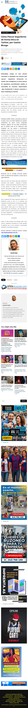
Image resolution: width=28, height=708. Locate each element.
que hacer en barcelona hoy (14, 698)
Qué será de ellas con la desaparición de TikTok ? (21, 359)
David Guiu (6, 58)
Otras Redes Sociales (19, 344)
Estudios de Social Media (6, 348)
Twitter (13, 32)
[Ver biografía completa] (23, 273)
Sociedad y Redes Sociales (6, 351)
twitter (15, 279)
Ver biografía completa (17, 273)
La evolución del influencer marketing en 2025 (21, 380)
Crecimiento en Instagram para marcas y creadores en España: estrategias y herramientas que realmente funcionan (7, 333)
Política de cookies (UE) (14, 702)
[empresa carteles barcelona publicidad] (11, 676)
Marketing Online (4, 389)
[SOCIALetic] (11, 2)
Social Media (5, 32)
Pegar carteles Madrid (18, 695)
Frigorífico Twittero (18, 194)
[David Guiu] (14, 300)
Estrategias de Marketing (5, 388)
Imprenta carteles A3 (9, 695)
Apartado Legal (20, 701)
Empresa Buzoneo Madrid (10, 701)
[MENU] (2, 2)
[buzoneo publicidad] (14, 65)
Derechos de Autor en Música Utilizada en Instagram (7, 359)
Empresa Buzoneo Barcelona (19, 697)
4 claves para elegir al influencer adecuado (7, 380)
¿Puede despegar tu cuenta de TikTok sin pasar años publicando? (21, 333)
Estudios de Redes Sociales (6, 347)
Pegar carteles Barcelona (8, 697)
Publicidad (9, 279)
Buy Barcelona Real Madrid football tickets (14, 694)
